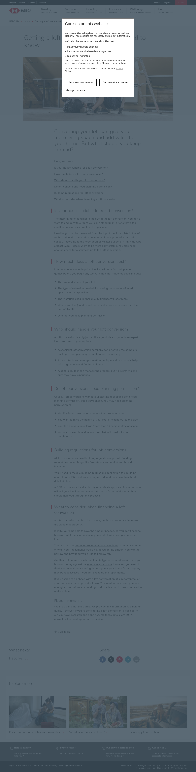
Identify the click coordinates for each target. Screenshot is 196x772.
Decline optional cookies (115, 82)
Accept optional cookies (81, 82)
